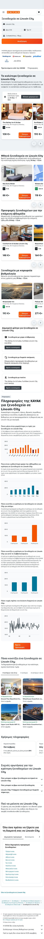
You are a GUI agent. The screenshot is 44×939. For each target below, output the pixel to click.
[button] (3, 12)
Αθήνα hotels (10, 857)
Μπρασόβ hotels (11, 854)
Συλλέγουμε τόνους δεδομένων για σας (18, 929)
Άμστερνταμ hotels (12, 874)
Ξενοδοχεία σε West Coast (12, 904)
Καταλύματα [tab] (29, 837)
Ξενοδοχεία (15, 901)
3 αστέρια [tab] (24, 673)
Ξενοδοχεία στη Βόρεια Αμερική (30, 901)
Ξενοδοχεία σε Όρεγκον (33, 902)
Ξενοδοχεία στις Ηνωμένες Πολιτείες (12, 902)
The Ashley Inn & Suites (11, 122)
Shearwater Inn (8, 302)
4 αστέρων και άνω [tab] (10, 673)
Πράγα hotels (10, 851)
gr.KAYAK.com (6, 901)
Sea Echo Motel (9, 184)
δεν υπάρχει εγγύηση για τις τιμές (13, 920)
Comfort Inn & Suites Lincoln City (15, 244)
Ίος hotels (9, 863)
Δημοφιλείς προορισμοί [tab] (13, 837)
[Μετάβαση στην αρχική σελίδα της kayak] (13, 12)
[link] (13, 347)
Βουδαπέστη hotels (12, 880)
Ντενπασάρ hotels (12, 877)
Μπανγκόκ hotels (11, 869)
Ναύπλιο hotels (11, 866)
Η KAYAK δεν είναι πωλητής (13, 926)
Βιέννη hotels (10, 860)
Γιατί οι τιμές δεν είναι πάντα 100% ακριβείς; (20, 933)
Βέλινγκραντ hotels (12, 871)
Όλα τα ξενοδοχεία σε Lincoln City (13, 892)
